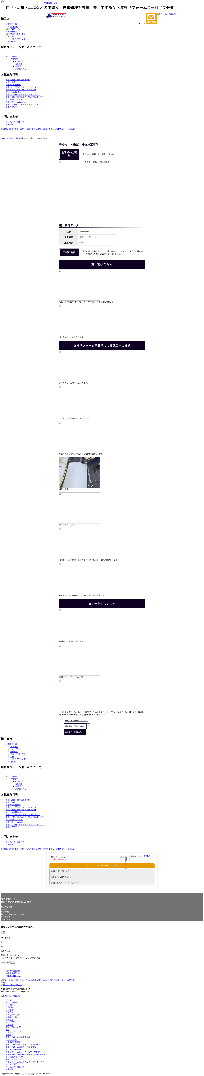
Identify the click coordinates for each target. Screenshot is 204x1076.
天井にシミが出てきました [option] (61, 877)
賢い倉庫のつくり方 (14, 1057)
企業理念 (19, 66)
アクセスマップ (21, 69)
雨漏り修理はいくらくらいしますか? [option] (65, 883)
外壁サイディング (18, 39)
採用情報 (9, 1069)
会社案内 (14, 59)
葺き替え (14, 747)
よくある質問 (11, 1064)
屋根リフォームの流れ (15, 1059)
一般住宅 (14, 752)
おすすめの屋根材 (13, 1042)
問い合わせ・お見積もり (16, 1067)
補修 (12, 757)
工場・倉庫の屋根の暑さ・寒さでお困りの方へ (25, 1054)
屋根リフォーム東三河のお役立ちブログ (23, 1052)
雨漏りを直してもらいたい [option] (61, 871)
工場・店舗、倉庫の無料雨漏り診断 (21, 1047)
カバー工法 (15, 749)
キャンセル (6, 962)
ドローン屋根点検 (13, 1050)
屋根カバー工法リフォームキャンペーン (23, 1045)
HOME (8, 1000)
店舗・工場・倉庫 (18, 754)
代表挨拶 (19, 61)
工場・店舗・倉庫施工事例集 (18, 1037)
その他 (13, 41)
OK (13, 962)
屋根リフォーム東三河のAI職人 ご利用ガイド (25, 1062)
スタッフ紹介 (11, 1040)
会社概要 (19, 64)
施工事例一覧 (11, 1017)
